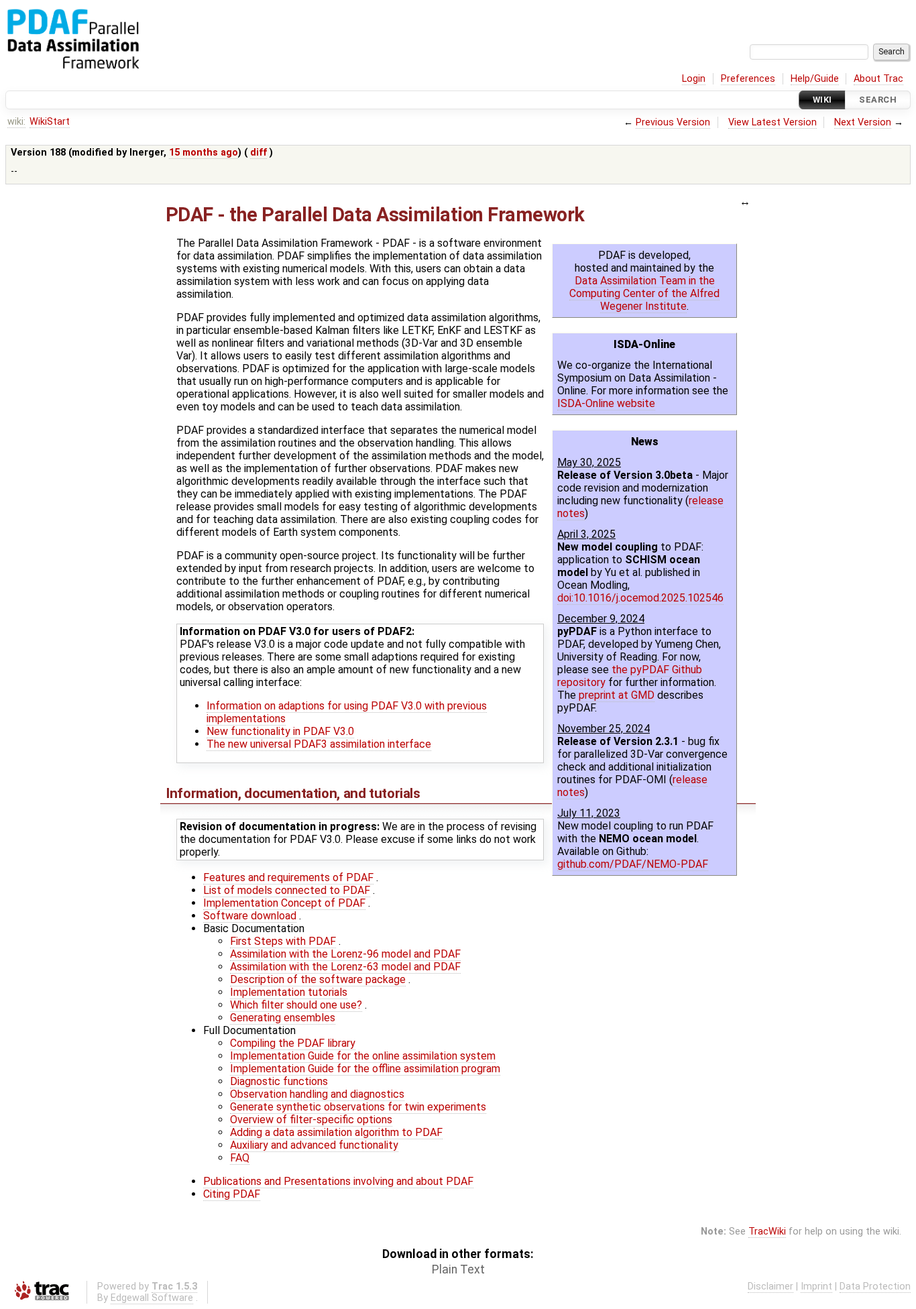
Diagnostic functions (279, 1081)
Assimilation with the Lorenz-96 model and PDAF (345, 954)
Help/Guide (815, 78)
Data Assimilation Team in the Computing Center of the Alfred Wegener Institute (644, 293)
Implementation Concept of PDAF (284, 903)
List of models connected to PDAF (286, 890)
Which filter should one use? (296, 1005)
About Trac (878, 78)
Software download (249, 915)
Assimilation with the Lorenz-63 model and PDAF (345, 966)
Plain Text (458, 1269)
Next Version (862, 122)
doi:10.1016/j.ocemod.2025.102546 (640, 597)
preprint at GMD (616, 695)
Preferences (748, 78)
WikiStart (50, 121)
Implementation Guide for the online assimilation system (363, 1055)
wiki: (16, 121)
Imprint (816, 1286)
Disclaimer (770, 1286)
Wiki (822, 100)
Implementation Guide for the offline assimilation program (365, 1068)
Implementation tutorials (288, 992)
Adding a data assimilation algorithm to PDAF (336, 1132)
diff (258, 152)
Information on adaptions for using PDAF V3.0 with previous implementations (347, 712)
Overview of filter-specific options (311, 1119)
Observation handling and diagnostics (317, 1094)
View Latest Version (772, 122)
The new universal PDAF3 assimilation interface (319, 744)
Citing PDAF (231, 1194)
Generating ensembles (282, 1017)
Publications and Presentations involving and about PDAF (338, 1181)
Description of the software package (318, 979)
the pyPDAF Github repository (629, 676)
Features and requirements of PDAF (288, 877)
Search (878, 100)
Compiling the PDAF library (292, 1043)
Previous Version (673, 122)
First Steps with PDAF (283, 941)
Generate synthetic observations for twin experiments (358, 1106)
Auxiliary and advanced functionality (314, 1145)
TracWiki (767, 1231)
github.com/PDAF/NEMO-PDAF (632, 864)
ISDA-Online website (606, 403)
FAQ (239, 1157)
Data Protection (875, 1286)
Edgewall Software (152, 1298)
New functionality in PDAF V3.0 (280, 731)
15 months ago (203, 152)
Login (693, 78)
